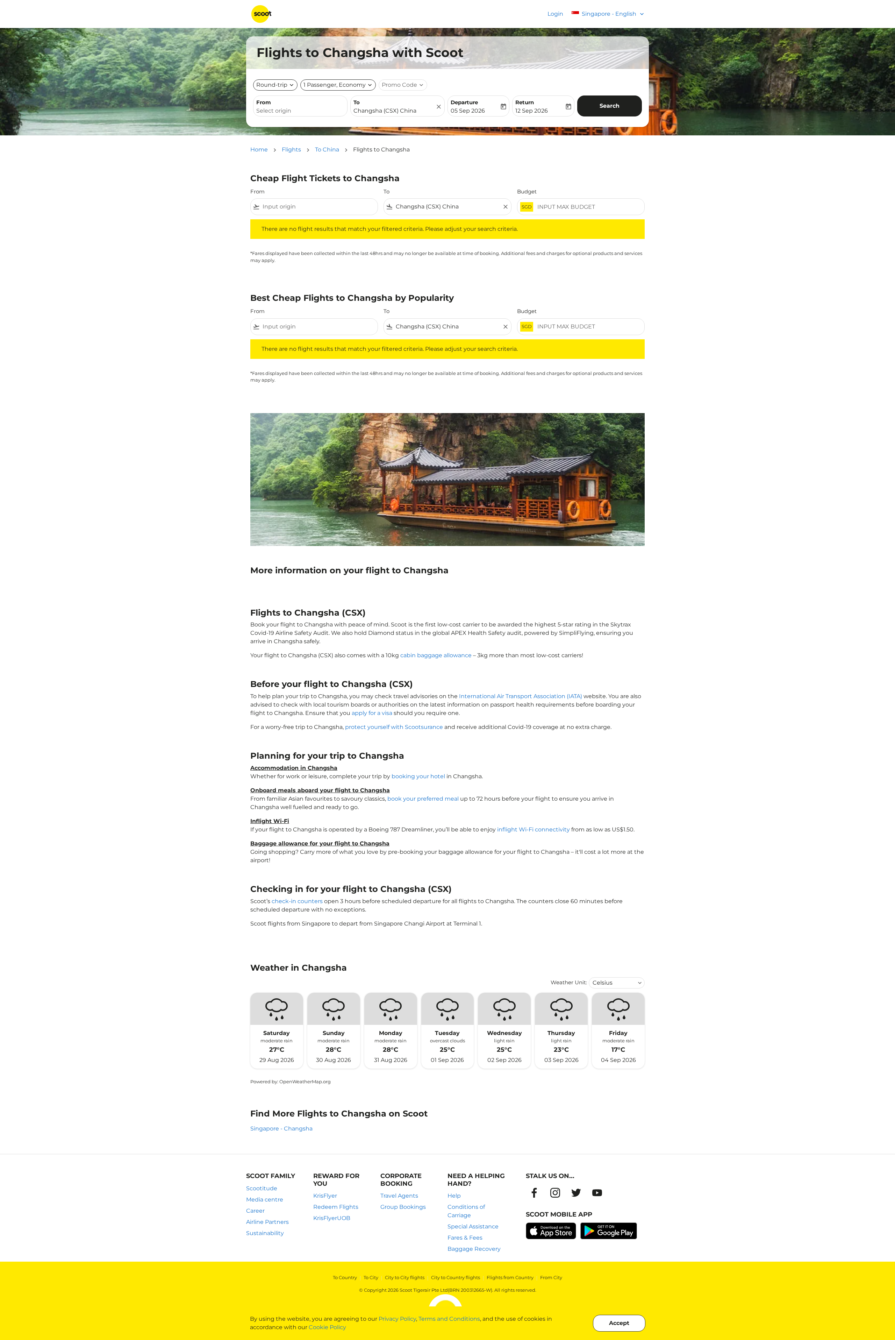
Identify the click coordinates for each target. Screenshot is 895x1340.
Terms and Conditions (449, 1319)
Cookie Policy (327, 1327)
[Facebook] (534, 1192)
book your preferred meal (423, 798)
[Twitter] (576, 1192)
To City (371, 1277)
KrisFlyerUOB (331, 1218)
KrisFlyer (325, 1195)
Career (255, 1210)
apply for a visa (372, 713)
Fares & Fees (465, 1237)
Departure (464, 102)
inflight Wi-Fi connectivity (533, 829)
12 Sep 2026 (531, 110)
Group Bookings (403, 1207)
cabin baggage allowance (436, 655)
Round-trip (271, 84)
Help (454, 1195)
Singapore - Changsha (281, 1128)
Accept (619, 1323)
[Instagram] (555, 1192)
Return (524, 102)
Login (555, 13)
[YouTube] (597, 1192)
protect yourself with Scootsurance (394, 727)
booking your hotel (418, 776)
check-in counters (297, 901)
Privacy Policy (397, 1319)
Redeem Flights (335, 1207)
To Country (345, 1277)
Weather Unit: (569, 982)
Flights (291, 149)
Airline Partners (267, 1222)
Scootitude (261, 1188)
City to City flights (404, 1277)
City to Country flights (455, 1277)
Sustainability (265, 1233)
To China (327, 149)
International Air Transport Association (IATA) (520, 696)
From (263, 102)
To (356, 102)
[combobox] (300, 111)
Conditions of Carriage (466, 1211)
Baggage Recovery (474, 1249)
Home (259, 149)
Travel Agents (399, 1195)
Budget (527, 191)
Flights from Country (510, 1277)
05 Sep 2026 (468, 110)
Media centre (264, 1199)
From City (551, 1277)
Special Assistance (473, 1226)
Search (610, 105)
